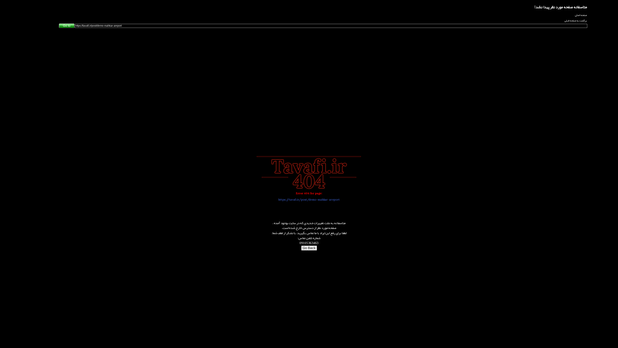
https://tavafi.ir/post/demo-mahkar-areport (309, 199)
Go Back (309, 245)
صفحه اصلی (581, 15)
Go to (66, 25)
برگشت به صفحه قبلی (575, 20)
